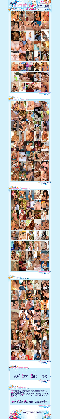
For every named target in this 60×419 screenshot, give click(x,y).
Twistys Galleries (44, 375)
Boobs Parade (16, 378)
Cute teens (24, 400)
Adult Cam (15, 401)
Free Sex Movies (32, 391)
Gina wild (23, 391)
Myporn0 (33, 376)
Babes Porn (46, 391)
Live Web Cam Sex (18, 402)
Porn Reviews (12, 393)
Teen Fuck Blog (16, 400)
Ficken (32, 394)
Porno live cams (40, 402)
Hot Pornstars (34, 400)
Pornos (21, 395)
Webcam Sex (26, 401)
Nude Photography (15, 390)
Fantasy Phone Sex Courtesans (28, 389)
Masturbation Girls (17, 391)
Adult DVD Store (29, 394)
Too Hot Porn (34, 370)
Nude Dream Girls (48, 400)
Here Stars (24, 378)
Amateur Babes (43, 389)
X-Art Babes (18, 390)
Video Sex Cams (35, 401)
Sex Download (29, 395)
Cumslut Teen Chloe (28, 400)
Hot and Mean (19, 394)
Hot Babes (39, 398)
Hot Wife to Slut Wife (44, 393)
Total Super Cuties (21, 400)
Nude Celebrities (13, 395)
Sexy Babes (25, 391)
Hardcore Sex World (47, 4)
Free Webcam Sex (13, 402)
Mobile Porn (34, 389)
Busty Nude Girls (19, 392)
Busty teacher (22, 392)
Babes (14, 397)
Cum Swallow (35, 391)
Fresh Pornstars (15, 398)
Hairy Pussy (16, 394)
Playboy (43, 374)
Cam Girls (21, 401)
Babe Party (24, 377)
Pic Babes (24, 373)
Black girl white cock (16, 396)
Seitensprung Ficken (35, 394)
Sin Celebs (44, 390)
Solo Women (20, 391)
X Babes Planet (25, 376)
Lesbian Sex (16, 397)
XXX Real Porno (47, 5)
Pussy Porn (21, 390)
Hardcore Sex (32, 395)
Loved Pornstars (44, 377)
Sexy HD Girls (34, 373)
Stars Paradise (40, 5)
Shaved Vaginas (47, 7)
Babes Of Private (47, 6)
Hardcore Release (25, 375)
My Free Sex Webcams (30, 401)
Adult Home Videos (23, 389)
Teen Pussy (41, 400)
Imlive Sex (45, 402)
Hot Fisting (23, 395)
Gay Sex (45, 394)
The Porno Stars (34, 378)
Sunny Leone (19, 398)
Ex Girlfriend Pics (38, 400)
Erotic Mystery (34, 377)
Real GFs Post (19, 389)
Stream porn (26, 395)
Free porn (19, 395)
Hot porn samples (25, 390)
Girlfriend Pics (39, 389)
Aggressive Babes (40, 7)
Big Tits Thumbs (15, 392)
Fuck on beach (22, 398)
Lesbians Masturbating (31, 402)
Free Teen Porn (39, 394)
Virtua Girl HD (12, 391)
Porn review (43, 394)
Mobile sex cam (39, 401)
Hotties (38, 391)
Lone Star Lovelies (44, 373)
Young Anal (44, 400)
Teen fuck (31, 400)
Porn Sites (40, 393)
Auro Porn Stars (34, 374)
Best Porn (16, 393)
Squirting (32, 390)
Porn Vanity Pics (44, 378)
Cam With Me (42, 401)
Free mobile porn (23, 393)
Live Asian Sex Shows (22, 402)
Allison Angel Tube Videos (40, 395)
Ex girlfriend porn (15, 389)
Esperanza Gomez (33, 398)
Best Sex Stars (34, 375)
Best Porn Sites (13, 394)
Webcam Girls (18, 401)
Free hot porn (27, 393)
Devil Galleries (44, 376)
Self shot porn (37, 393)
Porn (21, 394)
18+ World (39, 6)
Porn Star (29, 398)
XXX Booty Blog (45, 395)
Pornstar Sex (36, 398)
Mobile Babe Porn (41, 390)
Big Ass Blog (34, 390)
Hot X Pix (43, 370)
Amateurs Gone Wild (25, 394)
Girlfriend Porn (33, 393)
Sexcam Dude (26, 402)
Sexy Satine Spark (19, 393)
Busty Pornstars (26, 398)
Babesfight (37, 390)
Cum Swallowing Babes (41, 391)
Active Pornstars (25, 374)
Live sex (23, 401)
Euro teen (14, 400)
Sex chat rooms (45, 401)
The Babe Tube (28, 390)
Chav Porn (36, 389)
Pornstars (12, 398)
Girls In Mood (40, 4)
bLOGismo (16, 395)
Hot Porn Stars (25, 370)
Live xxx (43, 402)
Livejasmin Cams (36, 402)
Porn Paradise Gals (16, 373)
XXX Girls (28, 391)
